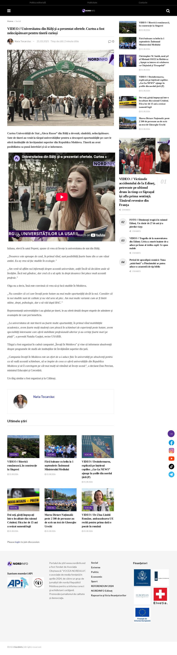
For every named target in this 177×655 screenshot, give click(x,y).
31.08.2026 (13, 474)
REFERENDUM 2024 (102, 586)
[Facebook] (171, 442)
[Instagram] (171, 450)
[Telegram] (171, 474)
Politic (95, 572)
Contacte (143, 2)
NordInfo (18, 647)
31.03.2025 (43, 41)
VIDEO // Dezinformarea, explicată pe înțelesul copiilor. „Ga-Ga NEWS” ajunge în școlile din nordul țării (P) (97, 469)
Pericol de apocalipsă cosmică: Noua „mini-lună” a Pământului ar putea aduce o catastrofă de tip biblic (147, 263)
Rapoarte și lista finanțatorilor (108, 595)
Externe (95, 567)
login (17, 541)
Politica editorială (38, 2)
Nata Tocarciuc (23, 41)
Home (10, 21)
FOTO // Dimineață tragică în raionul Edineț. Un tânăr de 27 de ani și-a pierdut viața (148, 223)
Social (18, 21)
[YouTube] (171, 458)
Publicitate (92, 2)
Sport (94, 581)
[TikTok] (171, 466)
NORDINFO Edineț (101, 590)
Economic (96, 576)
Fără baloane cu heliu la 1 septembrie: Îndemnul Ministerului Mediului (59, 465)
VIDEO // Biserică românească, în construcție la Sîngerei (22, 465)
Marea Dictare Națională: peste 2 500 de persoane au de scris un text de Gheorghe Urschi (154, 121)
